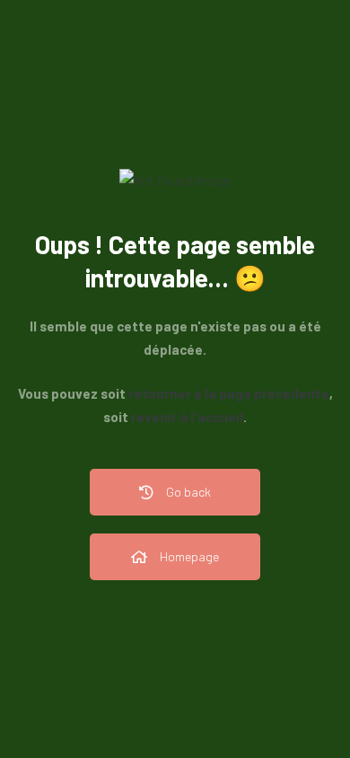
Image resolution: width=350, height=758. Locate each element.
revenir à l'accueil (187, 417)
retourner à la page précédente (228, 393)
